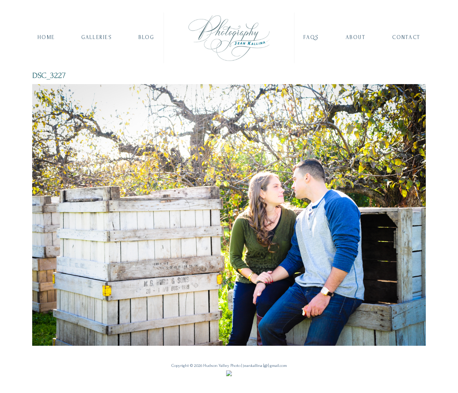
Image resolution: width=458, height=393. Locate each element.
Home (46, 37)
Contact (406, 37)
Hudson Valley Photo (221, 365)
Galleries (96, 37)
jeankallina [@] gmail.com (265, 365)
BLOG (146, 37)
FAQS (311, 37)
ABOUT (356, 37)
